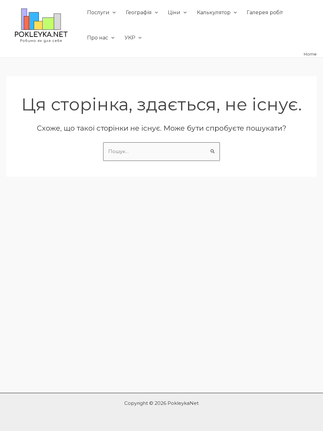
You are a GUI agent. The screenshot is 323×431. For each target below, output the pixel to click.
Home (310, 53)
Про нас (97, 38)
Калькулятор (214, 12)
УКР (130, 38)
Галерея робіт (265, 12)
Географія (139, 12)
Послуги (98, 12)
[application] (112, 12)
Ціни (174, 12)
